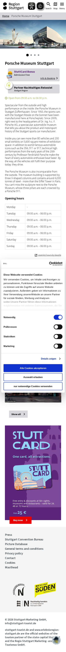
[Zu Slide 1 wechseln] (27, 55)
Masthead (11, 567)
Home (5, 16)
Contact (10, 558)
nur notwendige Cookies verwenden (33, 386)
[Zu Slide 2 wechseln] (31, 55)
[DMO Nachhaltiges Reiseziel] (19, 598)
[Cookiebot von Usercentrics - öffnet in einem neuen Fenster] (49, 264)
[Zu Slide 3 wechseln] (35, 55)
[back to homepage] (14, 6)
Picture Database (16, 544)
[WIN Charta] (33, 605)
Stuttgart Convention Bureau (24, 539)
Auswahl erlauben (33, 377)
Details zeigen (48, 358)
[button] (56, 640)
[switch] (58, 326)
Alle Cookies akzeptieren (33, 368)
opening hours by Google (49, 255)
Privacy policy (14, 553)
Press (8, 535)
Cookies (10, 562)
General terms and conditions (24, 549)
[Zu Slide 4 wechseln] (38, 55)
